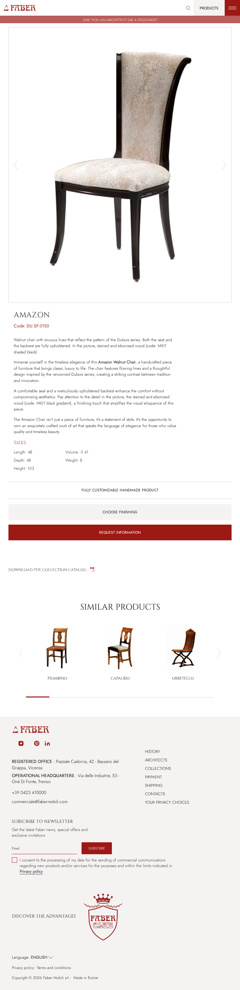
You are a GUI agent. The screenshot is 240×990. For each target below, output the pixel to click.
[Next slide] (224, 165)
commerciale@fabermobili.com (40, 801)
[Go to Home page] (19, 8)
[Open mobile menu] (232, 8)
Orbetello (183, 678)
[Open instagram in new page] (21, 744)
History (152, 751)
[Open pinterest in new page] (37, 744)
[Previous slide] (21, 653)
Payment (153, 777)
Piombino (57, 678)
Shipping (153, 785)
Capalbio (120, 678)
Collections (158, 768)
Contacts (155, 794)
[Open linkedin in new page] (47, 744)
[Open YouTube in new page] (29, 744)
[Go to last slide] (16, 165)
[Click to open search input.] (188, 8)
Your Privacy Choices (167, 802)
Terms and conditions (54, 968)
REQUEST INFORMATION (120, 532)
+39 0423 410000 (29, 792)
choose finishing (119, 512)
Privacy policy (23, 968)
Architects (156, 760)
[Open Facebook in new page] (12, 744)
